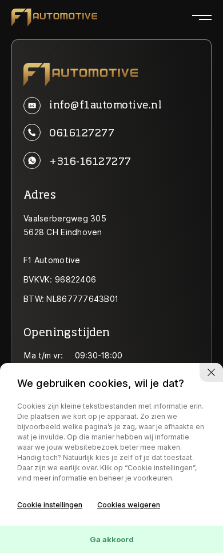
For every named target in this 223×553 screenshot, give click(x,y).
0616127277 (81, 133)
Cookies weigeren (128, 504)
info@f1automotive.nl (105, 105)
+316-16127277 (90, 162)
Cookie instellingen (49, 504)
